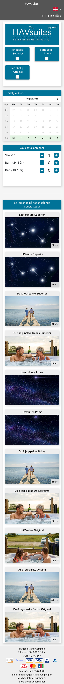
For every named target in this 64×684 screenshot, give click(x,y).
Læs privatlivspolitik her (32, 681)
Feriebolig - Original (18, 70)
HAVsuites (32, 3)
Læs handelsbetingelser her (32, 678)
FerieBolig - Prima (47, 51)
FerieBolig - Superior (18, 51)
